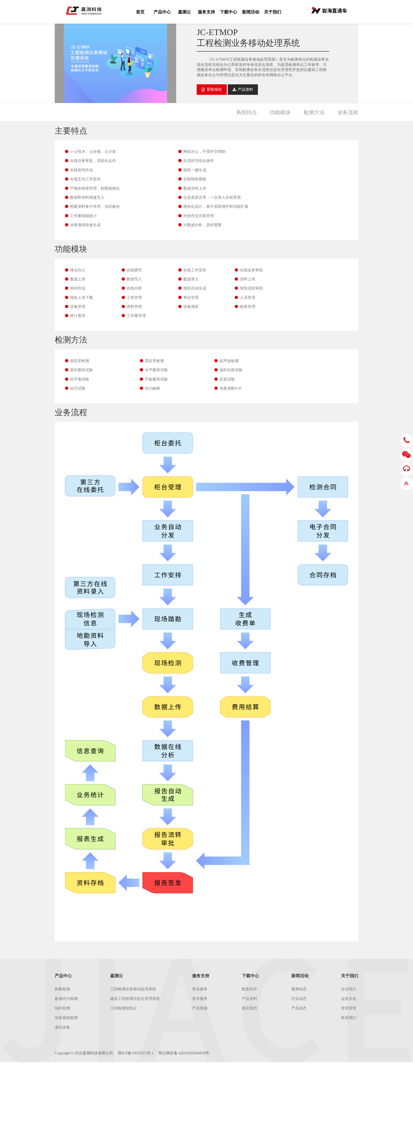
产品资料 (249, 999)
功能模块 (280, 112)
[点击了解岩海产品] (329, 10)
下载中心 (228, 12)
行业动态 (299, 999)
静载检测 (62, 989)
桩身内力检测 (66, 999)
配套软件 (249, 989)
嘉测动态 (299, 989)
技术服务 (199, 999)
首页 (140, 12)
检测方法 (314, 112)
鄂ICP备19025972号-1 (136, 1053)
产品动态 (299, 1008)
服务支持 (206, 12)
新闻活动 (250, 12)
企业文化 (348, 999)
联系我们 (348, 1018)
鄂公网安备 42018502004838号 (184, 1053)
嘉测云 (184, 12)
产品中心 (162, 12)
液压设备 (62, 1027)
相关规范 (249, 1008)
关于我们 (272, 12)
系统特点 (246, 112)
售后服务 (199, 989)
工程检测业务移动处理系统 (133, 989)
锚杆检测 (62, 1008)
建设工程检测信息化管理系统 (135, 999)
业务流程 (347, 112)
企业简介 (348, 989)
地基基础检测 (66, 1018)
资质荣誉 (348, 1008)
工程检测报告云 (123, 1008)
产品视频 (199, 1008)
